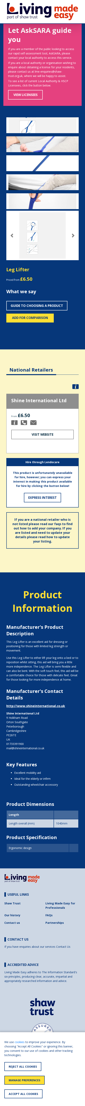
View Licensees (25, 95)
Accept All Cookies (23, 1094)
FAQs (49, 915)
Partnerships (54, 923)
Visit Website (42, 434)
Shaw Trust (12, 903)
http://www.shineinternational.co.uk (35, 706)
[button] (11, 235)
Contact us (12, 923)
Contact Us (63, 947)
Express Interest (42, 497)
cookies (20, 1042)
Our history (12, 915)
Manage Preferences (24, 1080)
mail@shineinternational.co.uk (25, 748)
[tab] (31, 367)
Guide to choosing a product (37, 306)
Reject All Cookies (23, 1066)
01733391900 (15, 744)
